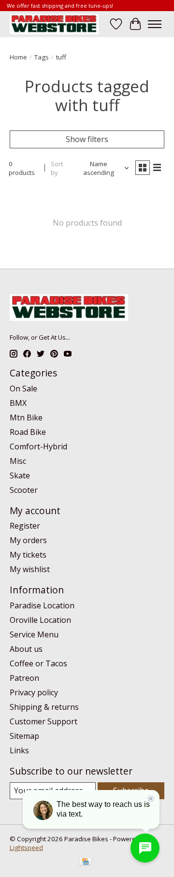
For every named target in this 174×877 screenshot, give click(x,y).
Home (18, 57)
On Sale (23, 388)
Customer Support (43, 721)
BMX (18, 403)
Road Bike (28, 432)
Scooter (24, 490)
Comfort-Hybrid (38, 446)
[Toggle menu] (154, 24)
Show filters (87, 139)
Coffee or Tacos (38, 663)
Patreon (24, 678)
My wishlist (30, 569)
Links (19, 750)
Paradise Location (42, 605)
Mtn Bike (26, 417)
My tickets (28, 554)
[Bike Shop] (54, 24)
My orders (28, 540)
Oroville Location (40, 620)
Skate (20, 475)
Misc (18, 461)
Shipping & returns (44, 707)
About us (26, 649)
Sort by (57, 168)
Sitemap (24, 736)
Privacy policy (34, 692)
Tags (41, 57)
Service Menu (34, 634)
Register (25, 525)
